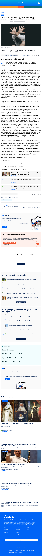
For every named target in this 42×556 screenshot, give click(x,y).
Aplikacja (17, 531)
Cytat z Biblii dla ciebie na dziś (12, 358)
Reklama (17, 535)
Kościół (2, 12)
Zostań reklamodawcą (30, 550)
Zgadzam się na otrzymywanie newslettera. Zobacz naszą (15, 224)
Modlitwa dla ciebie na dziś (11, 362)
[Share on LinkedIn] (34, 55)
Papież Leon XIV (5, 451)
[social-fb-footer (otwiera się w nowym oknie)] (19, 547)
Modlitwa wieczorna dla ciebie (12, 354)
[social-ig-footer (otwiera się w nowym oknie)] (24, 547)
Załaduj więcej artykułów (21, 302)
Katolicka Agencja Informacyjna (19, 21)
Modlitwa (32, 7)
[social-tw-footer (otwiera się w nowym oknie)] (22, 547)
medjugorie (4, 470)
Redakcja (11, 21)
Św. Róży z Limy (25, 4)
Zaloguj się (27, 259)
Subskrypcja (18, 532)
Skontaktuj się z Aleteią (13, 552)
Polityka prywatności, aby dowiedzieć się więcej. (29, 376)
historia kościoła (5, 400)
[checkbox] (2, 223)
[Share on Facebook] (32, 55)
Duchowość (6, 532)
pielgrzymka (4, 431)
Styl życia (6, 531)
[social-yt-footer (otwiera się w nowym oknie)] (17, 547)
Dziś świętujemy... (8, 350)
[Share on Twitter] (36, 55)
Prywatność (20, 552)
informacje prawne (22, 550)
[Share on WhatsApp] (40, 55)
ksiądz (3, 199)
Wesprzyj (20, 7)
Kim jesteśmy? (15, 550)
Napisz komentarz (21, 264)
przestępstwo (8, 199)
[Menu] (7, 3)
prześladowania (4, 489)
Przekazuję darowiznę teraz (9, 242)
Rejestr (9, 7)
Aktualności (6, 529)
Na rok (28, 529)
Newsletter (18, 529)
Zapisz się (4, 226)
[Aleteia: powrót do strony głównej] (21, 2)
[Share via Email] (38, 55)
